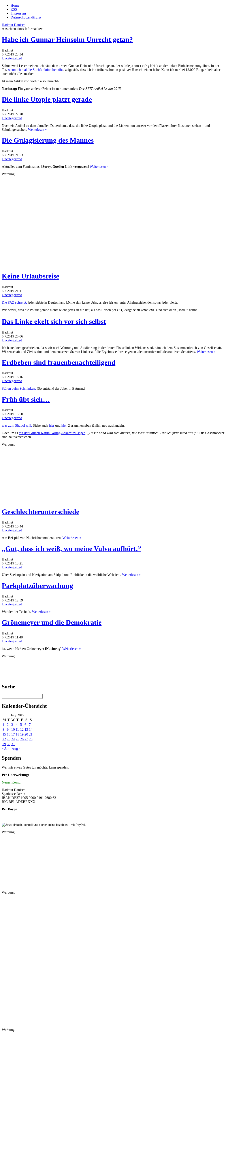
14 (30, 729)
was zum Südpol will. (17, 425)
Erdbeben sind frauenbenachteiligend (58, 362)
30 (8, 744)
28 (30, 739)
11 (17, 729)
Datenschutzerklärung (26, 17)
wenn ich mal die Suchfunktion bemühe (35, 70)
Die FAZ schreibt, (15, 302)
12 (22, 729)
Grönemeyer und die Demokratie (52, 622)
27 (26, 739)
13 (26, 729)
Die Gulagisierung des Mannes (48, 140)
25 (17, 739)
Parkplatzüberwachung (37, 586)
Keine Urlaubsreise (30, 276)
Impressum (18, 13)
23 (8, 739)
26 (22, 739)
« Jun (5, 748)
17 (13, 734)
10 (13, 729)
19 (22, 734)
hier (51, 425)
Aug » (16, 748)
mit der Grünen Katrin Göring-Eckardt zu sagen (52, 433)
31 (13, 744)
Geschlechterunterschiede (40, 512)
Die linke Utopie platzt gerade (47, 99)
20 (26, 734)
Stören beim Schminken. (19, 388)
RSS (14, 9)
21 (30, 734)
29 (4, 744)
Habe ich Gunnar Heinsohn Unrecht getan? (67, 39)
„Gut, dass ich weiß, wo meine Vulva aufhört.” (71, 549)
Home (15, 5)
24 (13, 739)
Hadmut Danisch (13, 25)
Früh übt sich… (26, 399)
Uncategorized (12, 58)
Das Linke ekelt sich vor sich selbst (54, 321)
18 (17, 734)
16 (8, 734)
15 (4, 734)
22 (4, 739)
